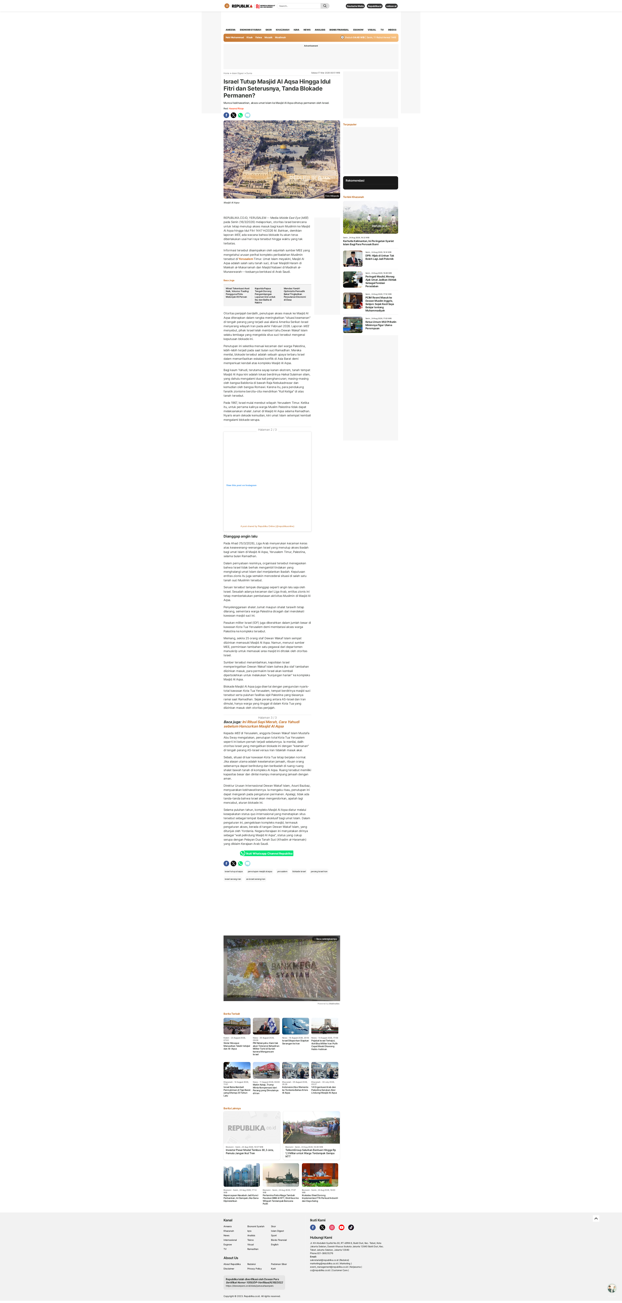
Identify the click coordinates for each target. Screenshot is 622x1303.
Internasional (230, 1240)
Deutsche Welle (355, 6)
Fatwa (258, 37)
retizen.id (391, 6)
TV (382, 29)
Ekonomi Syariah (250, 29)
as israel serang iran (255, 879)
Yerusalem (246, 259)
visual (372, 29)
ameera (231, 29)
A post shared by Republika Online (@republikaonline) (267, 526)
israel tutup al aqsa (234, 871)
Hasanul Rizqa (236, 108)
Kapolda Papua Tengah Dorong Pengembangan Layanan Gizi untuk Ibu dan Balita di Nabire (265, 295)
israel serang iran (233, 879)
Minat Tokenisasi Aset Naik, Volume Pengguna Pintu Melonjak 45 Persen (237, 292)
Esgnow (228, 1244)
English (274, 1244)
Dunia (249, 73)
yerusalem (282, 871)
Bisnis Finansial (339, 29)
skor (268, 29)
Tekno (250, 1240)
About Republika (232, 1264)
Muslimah (280, 37)
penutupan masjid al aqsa (260, 871)
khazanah (282, 29)
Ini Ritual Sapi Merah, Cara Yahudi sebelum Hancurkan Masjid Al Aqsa (261, 724)
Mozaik (268, 37)
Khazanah (229, 1230)
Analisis (251, 1235)
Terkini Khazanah (353, 197)
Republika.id (374, 6)
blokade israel (299, 871)
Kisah (250, 37)
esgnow (358, 29)
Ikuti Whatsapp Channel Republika (269, 853)
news (307, 29)
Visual (250, 1244)
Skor (273, 1226)
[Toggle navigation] (227, 5)
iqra (296, 29)
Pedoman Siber (279, 1264)
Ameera (228, 1226)
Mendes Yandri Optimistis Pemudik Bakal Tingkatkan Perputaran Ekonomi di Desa (295, 294)
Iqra (249, 1230)
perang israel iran (319, 871)
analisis (320, 29)
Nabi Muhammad (235, 37)
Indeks (392, 29)
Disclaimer (229, 1268)
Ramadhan (252, 1249)
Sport (274, 1235)
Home (226, 73)
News (227, 1235)
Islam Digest (238, 73)
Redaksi (251, 1264)
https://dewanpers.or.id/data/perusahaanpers (250, 1285)
